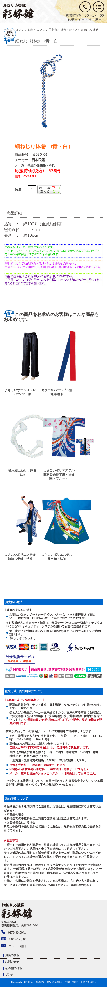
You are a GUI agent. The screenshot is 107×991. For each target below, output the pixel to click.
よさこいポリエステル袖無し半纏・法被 (20, 556)
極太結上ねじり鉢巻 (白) (23, 472)
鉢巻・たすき (69, 29)
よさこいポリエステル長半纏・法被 (56, 556)
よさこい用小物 (47, 29)
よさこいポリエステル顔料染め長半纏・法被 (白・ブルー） (59, 474)
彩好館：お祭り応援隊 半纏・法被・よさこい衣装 (66, 982)
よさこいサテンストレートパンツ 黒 (20, 391)
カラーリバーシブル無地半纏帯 (56, 391)
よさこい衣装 (24, 29)
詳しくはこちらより (21, 638)
